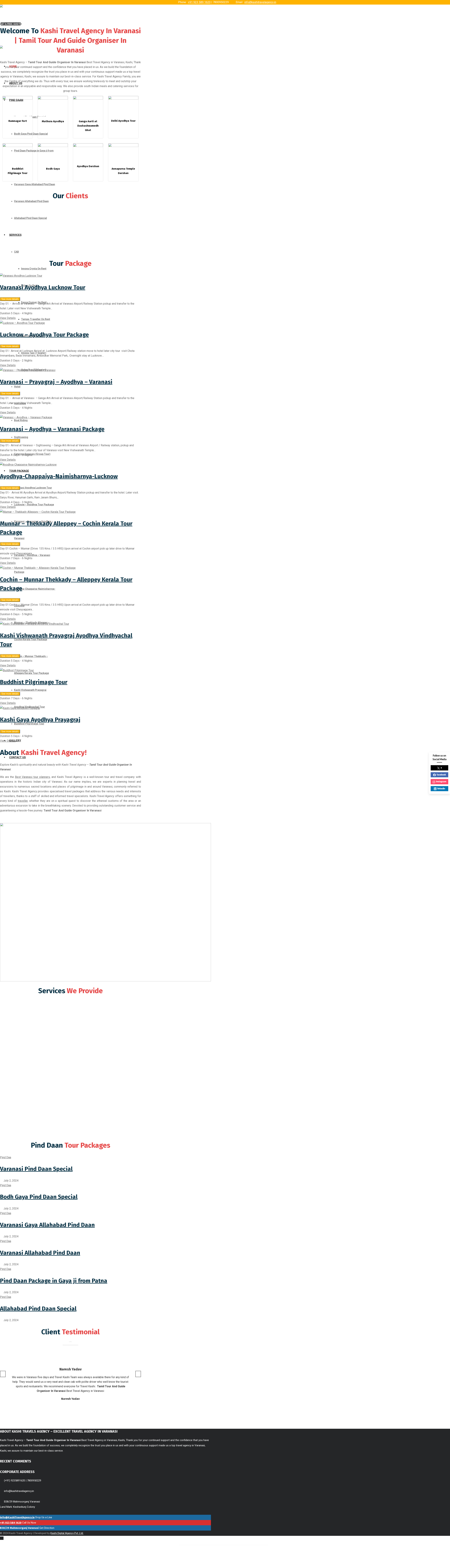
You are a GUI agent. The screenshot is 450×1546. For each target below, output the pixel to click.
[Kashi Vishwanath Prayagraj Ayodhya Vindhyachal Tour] (34, 623)
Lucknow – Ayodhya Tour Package (44, 334)
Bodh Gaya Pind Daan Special (39, 1196)
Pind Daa (5, 1157)
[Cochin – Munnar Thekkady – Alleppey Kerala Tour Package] (38, 567)
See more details (10, 299)
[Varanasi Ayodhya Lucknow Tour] (21, 275)
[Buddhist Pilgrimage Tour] (17, 670)
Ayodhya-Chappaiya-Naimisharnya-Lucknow (59, 476)
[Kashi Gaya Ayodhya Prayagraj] (20, 708)
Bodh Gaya (53, 168)
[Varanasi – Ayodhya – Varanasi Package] (26, 417)
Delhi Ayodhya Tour (123, 120)
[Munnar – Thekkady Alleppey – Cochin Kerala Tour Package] (38, 511)
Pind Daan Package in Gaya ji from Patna (53, 1280)
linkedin (441, 788)
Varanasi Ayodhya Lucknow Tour (42, 287)
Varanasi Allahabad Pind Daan (40, 1252)
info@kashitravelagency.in (260, 2)
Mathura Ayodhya (53, 121)
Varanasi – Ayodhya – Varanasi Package (52, 429)
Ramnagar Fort (17, 121)
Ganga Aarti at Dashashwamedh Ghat (88, 126)
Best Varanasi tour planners (32, 777)
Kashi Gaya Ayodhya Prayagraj (40, 719)
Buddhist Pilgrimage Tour (33, 682)
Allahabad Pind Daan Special (38, 1308)
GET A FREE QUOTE (10, 23)
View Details (8, 318)
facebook (441, 775)
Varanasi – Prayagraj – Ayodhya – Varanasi (56, 381)
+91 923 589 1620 (199, 2)
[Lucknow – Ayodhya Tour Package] (22, 322)
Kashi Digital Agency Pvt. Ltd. (66, 1533)
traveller (23, 800)
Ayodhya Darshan (88, 166)
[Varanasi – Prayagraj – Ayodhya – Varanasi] (27, 370)
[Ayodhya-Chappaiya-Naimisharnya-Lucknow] (28, 464)
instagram (441, 782)
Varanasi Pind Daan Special (36, 1168)
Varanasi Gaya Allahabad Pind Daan (47, 1224)
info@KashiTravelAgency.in (17, 1517)
